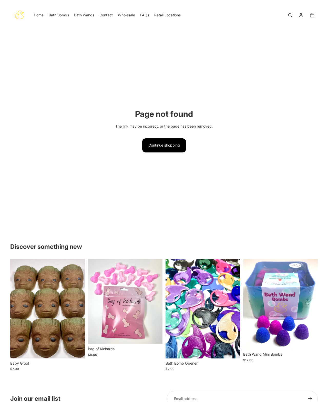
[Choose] (232, 350)
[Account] (300, 15)
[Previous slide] (18, 308)
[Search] (290, 15)
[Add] (76, 350)
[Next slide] (77, 308)
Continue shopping (164, 145)
